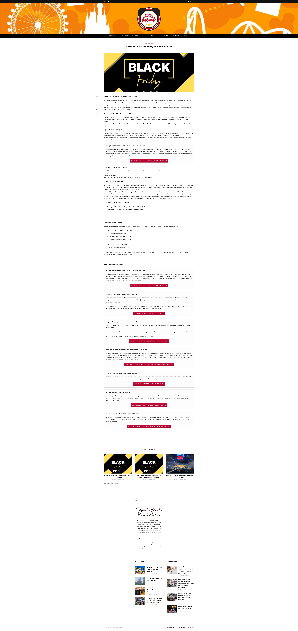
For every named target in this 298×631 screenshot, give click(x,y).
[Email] (96, 113)
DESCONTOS (154, 35)
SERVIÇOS (176, 35)
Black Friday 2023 (149, 43)
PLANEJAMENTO (123, 35)
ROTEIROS (135, 35)
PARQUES (111, 35)
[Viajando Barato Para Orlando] (149, 19)
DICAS (144, 35)
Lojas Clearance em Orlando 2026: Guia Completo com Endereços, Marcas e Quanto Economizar (186, 583)
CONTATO (185, 35)
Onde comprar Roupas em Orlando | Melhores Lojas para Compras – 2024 (154, 600)
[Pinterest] (96, 109)
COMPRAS (166, 35)
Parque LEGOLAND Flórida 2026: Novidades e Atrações (155, 569)
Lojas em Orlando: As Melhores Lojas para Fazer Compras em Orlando (154, 589)
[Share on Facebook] (96, 101)
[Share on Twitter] (96, 105)
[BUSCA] (188, 1)
